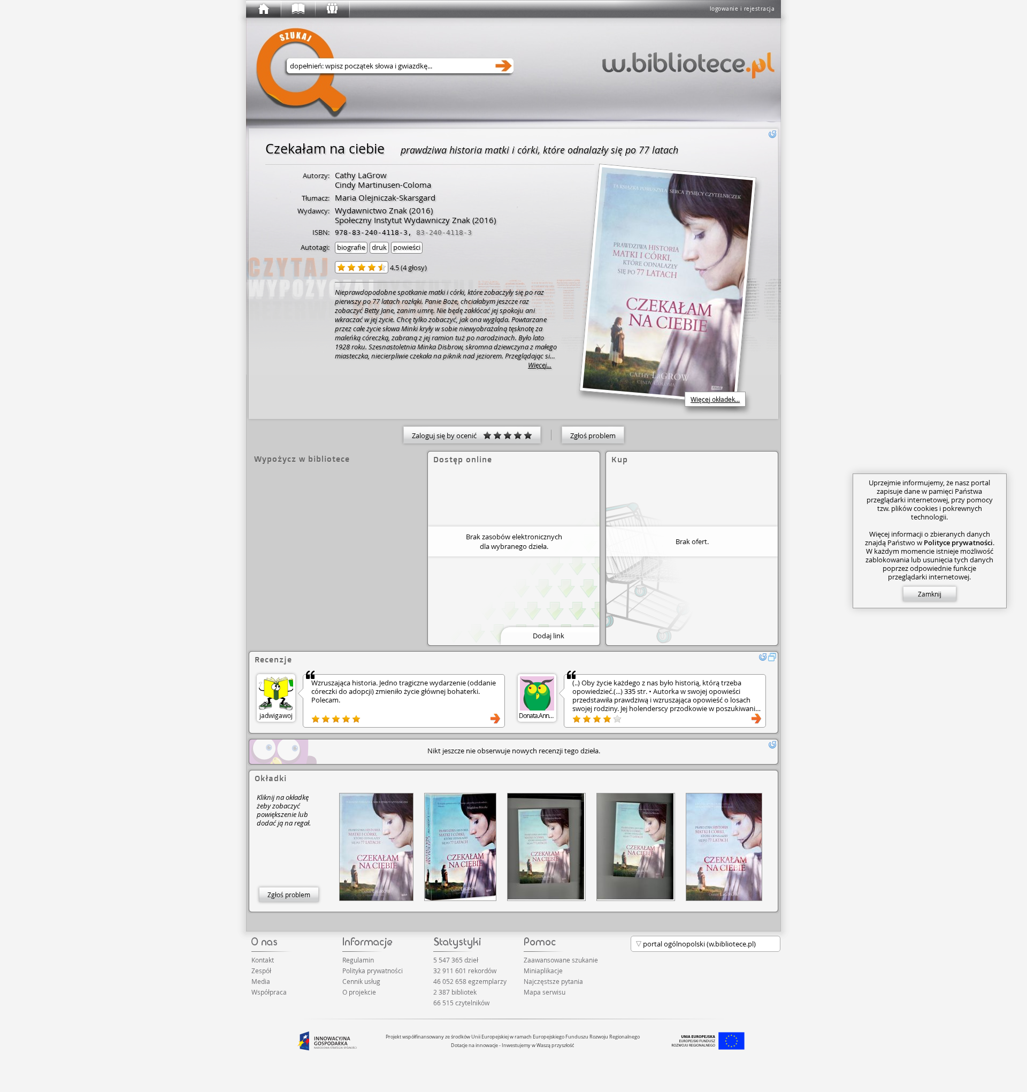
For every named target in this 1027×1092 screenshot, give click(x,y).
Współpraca (269, 992)
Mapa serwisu (544, 992)
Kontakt (262, 960)
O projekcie (359, 992)
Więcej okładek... (715, 399)
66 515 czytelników (461, 1002)
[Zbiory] (297, 9)
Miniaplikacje (543, 970)
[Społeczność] (332, 9)
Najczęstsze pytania (553, 981)
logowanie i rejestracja (742, 8)
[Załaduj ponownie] (772, 134)
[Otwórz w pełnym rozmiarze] (772, 657)
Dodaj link (548, 635)
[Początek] (263, 9)
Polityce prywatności (958, 542)
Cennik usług (361, 981)
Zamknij (929, 594)
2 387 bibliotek (455, 992)
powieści (406, 247)
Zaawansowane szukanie (561, 960)
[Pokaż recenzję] (495, 718)
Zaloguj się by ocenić (447, 435)
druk (379, 247)
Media (260, 981)
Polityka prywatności (372, 970)
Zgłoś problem (593, 435)
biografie (351, 247)
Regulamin (358, 960)
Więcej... (539, 365)
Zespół (261, 970)
